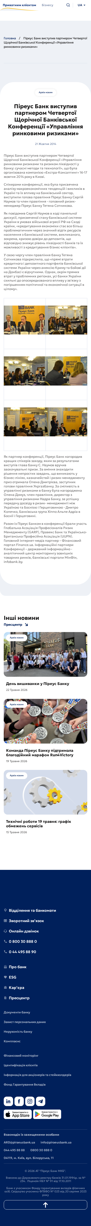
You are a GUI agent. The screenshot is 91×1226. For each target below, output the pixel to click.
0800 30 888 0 (41, 1150)
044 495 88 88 (14, 1150)
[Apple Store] (18, 1115)
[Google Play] (47, 1115)
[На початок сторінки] (45, 1205)
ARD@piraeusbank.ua (19, 1142)
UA (80, 5)
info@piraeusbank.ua (56, 1142)
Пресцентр (13, 625)
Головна (10, 38)
